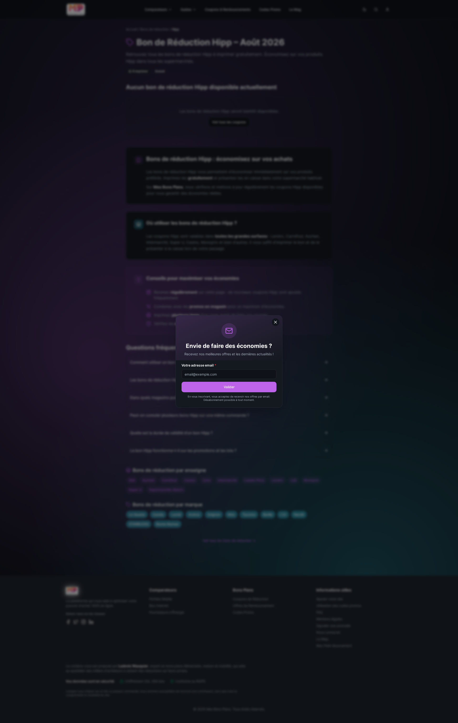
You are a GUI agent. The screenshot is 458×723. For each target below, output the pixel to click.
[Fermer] (275, 322)
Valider (229, 387)
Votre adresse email (199, 365)
